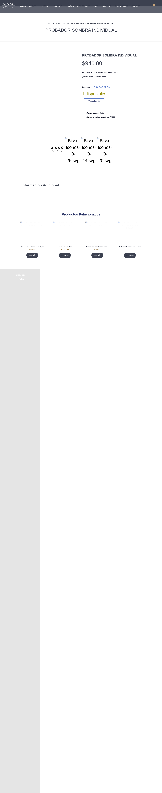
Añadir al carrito (94, 101)
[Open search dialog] (146, 5)
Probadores (66, 24)
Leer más (32, 255)
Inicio (52, 24)
